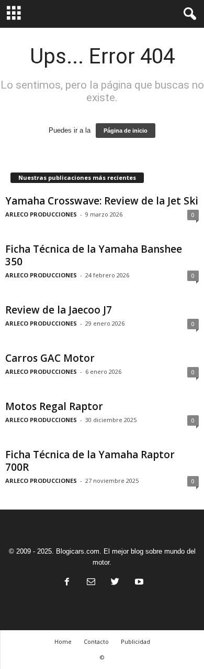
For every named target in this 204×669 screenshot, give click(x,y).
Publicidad (135, 641)
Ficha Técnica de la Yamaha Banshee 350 (93, 255)
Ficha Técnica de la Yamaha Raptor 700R (90, 461)
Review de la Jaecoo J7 (58, 310)
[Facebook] (67, 583)
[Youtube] (138, 583)
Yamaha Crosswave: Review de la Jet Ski (101, 201)
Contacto (96, 641)
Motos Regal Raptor (54, 406)
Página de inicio (126, 130)
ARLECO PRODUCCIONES (41, 214)
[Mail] (91, 583)
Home (63, 641)
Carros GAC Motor (50, 358)
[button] (187, 14)
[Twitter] (115, 583)
